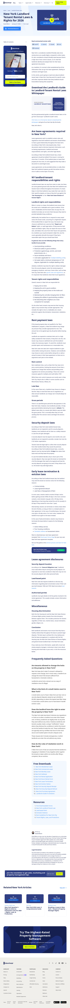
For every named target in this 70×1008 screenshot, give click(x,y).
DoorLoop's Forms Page (47, 537)
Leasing (18, 990)
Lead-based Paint (41, 810)
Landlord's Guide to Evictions (45, 793)
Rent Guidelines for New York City (46, 815)
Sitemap (30, 1002)
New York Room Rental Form (44, 779)
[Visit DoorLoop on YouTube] (62, 963)
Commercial (32, 981)
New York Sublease (41, 774)
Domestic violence (40, 531)
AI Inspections (20, 975)
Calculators (45, 984)
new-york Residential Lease (43, 767)
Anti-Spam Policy (35, 1002)
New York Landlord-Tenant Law (45, 808)
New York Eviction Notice (43, 784)
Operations (19, 993)
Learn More (42, 947)
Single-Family (33, 978)
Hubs (44, 981)
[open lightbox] (52, 20)
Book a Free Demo (59, 2)
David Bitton (6, 23)
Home (4, 10)
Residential (32, 971)
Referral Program (60, 981)
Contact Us (58, 971)
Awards (5, 990)
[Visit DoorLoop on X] (52, 963)
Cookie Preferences (41, 1002)
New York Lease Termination (44, 781)
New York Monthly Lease (42, 772)
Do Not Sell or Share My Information (22, 1002)
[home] (7, 2)
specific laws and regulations (54, 272)
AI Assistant (19, 971)
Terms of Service (9, 1002)
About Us (5, 971)
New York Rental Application (44, 776)
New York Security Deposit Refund (46, 789)
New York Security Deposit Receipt (45, 786)
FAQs (4, 978)
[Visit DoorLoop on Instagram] (59, 963)
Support (57, 987)
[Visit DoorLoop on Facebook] (49, 963)
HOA (31, 987)
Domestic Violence (42, 813)
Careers (57, 974)
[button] (21, 3)
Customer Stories (7, 993)
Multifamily (32, 974)
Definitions (45, 987)
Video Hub (45, 996)
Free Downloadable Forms (44, 806)
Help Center (58, 990)
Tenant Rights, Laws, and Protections (47, 817)
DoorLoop (6, 969)
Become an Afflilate (60, 984)
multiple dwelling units (58, 258)
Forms (44, 978)
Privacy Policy (14, 1002)
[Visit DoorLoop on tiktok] (56, 963)
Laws (9, 10)
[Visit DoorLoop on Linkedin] (66, 963)
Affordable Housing (34, 984)
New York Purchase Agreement (45, 791)
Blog (14, 2)
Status (4, 1002)
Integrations (6, 984)
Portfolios (33, 969)
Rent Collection (20, 984)
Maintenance (20, 987)
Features (19, 969)
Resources (45, 969)
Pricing (5, 974)
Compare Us (6, 987)
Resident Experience (21, 996)
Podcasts (45, 990)
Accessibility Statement (48, 1002)
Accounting (19, 981)
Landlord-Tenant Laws (17, 10)
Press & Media (59, 978)
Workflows (19, 978)
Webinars (45, 993)
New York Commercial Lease (44, 769)
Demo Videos (6, 981)
